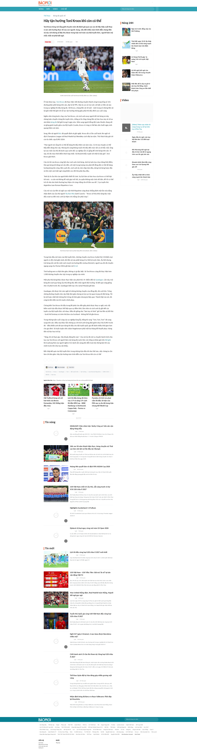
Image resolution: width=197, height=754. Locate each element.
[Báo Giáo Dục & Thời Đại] (71, 469)
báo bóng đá (43, 732)
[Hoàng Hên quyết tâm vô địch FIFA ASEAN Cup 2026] (56, 473)
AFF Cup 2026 (139, 725)
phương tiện (95, 732)
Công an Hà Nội (136, 729)
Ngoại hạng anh (105, 725)
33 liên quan (82, 555)
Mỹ (98, 725)
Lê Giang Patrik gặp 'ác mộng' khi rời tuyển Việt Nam (140, 59)
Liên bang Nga (120, 732)
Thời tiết (70, 725)
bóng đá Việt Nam (108, 729)
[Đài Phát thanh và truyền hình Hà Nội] (134, 144)
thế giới (108, 340)
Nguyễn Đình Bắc (115, 734)
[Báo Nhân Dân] (48, 42)
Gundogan (99, 280)
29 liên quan (80, 451)
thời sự (85, 725)
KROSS (47, 374)
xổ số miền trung (44, 729)
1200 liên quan (144, 179)
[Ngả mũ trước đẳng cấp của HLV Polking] (126, 32)
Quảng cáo (41, 747)
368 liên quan (80, 469)
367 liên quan (83, 680)
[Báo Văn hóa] (72, 492)
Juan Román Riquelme (94, 372)
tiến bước (112, 727)
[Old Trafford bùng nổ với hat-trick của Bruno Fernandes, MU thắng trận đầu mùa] (54, 390)
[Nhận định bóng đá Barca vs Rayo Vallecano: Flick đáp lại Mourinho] (56, 703)
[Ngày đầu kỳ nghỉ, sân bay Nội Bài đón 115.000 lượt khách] (126, 140)
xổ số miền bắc (105, 734)
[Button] (157, 9)
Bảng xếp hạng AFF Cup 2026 (79, 727)
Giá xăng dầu (43, 725)
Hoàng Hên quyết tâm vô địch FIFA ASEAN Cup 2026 (90, 467)
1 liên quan (80, 598)
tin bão (113, 725)
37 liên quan (140, 132)
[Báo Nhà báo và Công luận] (72, 578)
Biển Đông (130, 727)
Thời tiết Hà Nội (65, 727)
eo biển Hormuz (78, 732)
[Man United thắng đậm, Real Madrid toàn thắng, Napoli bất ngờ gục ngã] (56, 600)
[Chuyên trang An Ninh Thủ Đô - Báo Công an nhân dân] (45, 408)
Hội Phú (106, 727)
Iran (74, 729)
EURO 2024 (106, 372)
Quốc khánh (96, 734)
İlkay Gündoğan (61, 367)
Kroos (55, 372)
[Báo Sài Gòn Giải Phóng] (134, 180)
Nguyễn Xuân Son (110, 732)
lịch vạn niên (138, 727)
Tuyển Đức (71, 367)
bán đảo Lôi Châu (80, 734)
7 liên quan (80, 531)
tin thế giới (87, 732)
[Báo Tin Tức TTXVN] (71, 660)
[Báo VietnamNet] (71, 531)
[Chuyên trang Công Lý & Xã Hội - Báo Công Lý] (93, 408)
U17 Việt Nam (92, 725)
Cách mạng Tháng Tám (56, 729)
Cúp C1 (151, 729)
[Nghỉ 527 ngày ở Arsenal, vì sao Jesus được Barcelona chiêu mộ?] (56, 641)
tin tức (122, 729)
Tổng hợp (58, 742)
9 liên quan (81, 431)
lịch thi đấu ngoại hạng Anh (84, 729)
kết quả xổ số (67, 729)
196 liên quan (80, 639)
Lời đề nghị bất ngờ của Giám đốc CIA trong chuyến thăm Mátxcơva (141, 73)
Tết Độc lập (51, 725)
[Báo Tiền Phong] (72, 431)
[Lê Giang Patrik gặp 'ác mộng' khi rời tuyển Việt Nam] (126, 60)
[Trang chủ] (45, 3)
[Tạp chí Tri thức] (71, 511)
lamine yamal (120, 725)
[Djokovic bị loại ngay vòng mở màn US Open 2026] (56, 535)
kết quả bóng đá (121, 727)
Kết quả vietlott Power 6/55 (95, 727)
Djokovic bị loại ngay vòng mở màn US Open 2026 (89, 528)
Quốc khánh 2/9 (52, 732)
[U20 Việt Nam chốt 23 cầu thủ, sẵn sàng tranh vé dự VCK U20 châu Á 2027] (56, 494)
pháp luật (63, 725)
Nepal (57, 725)
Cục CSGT (146, 727)
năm (71, 732)
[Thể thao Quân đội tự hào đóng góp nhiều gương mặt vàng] (56, 682)
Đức (59, 134)
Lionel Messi (77, 725)
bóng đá (54, 122)
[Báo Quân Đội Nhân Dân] (72, 681)
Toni (67, 372)
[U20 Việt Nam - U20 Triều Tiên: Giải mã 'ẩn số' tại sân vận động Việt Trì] (56, 579)
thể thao (89, 734)
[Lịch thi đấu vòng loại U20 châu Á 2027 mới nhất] (56, 559)
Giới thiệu (41, 742)
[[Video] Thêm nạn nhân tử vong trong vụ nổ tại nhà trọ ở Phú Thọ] (126, 128)
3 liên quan (80, 492)
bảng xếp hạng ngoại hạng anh (48, 734)
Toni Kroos (60, 102)
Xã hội (102, 732)
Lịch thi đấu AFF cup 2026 (46, 727)
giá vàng (57, 727)
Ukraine (117, 729)
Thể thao (47, 16)
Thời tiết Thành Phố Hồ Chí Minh (66, 734)
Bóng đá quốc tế (59, 16)
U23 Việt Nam (129, 732)
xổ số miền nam (97, 729)
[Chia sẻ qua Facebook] (45, 359)
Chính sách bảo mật (43, 746)
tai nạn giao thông (63, 732)
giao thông (145, 729)
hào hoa (53, 374)
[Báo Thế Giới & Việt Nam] (69, 414)
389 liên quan (81, 702)
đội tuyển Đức (74, 372)
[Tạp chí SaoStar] (133, 34)
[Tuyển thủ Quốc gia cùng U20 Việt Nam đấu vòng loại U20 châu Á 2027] (56, 621)
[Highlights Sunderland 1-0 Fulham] (56, 515)
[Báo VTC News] (72, 555)
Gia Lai (136, 732)
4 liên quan (139, 169)
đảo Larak (154, 732)
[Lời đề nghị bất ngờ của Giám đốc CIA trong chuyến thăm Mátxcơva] (126, 73)
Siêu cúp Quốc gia (145, 732)
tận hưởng (83, 372)
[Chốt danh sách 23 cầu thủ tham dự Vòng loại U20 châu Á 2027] (56, 661)
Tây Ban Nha (70, 194)
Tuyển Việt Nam (130, 725)
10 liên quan (69, 42)
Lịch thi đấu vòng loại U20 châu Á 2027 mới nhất (88, 552)
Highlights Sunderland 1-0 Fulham (83, 508)
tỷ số (76, 266)
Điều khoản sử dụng (43, 744)
